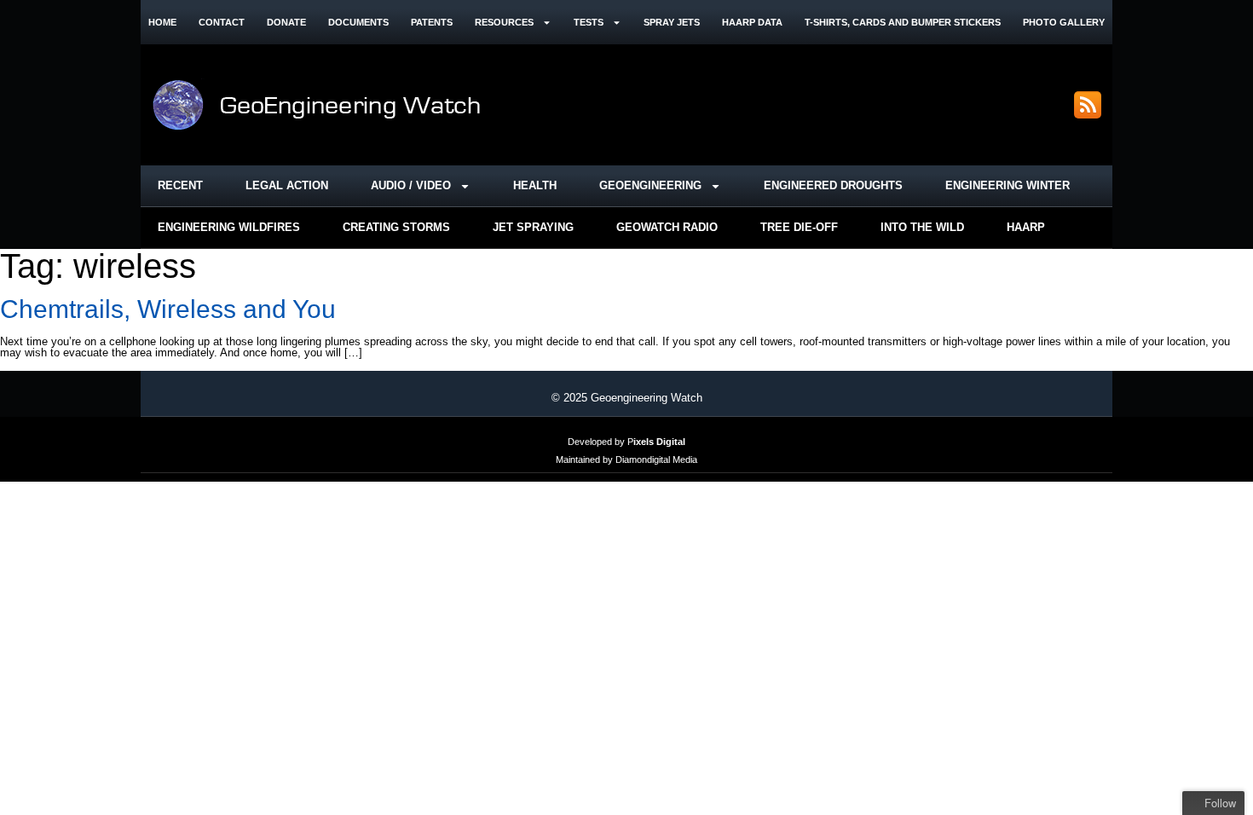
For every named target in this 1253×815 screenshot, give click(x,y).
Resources (504, 22)
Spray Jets (672, 22)
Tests (588, 22)
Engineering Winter (1007, 185)
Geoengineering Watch (646, 397)
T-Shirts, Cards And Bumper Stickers (903, 22)
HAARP (1026, 227)
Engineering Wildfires (229, 227)
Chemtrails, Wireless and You (168, 309)
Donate (286, 22)
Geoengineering (650, 185)
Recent (180, 185)
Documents (358, 22)
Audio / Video (411, 185)
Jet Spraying (533, 227)
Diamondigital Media (656, 459)
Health (535, 185)
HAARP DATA (752, 22)
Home (162, 22)
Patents (432, 22)
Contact (222, 22)
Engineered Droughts (833, 185)
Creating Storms (396, 227)
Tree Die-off (799, 227)
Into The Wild (922, 227)
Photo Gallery (1064, 22)
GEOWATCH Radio (667, 227)
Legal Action (286, 185)
